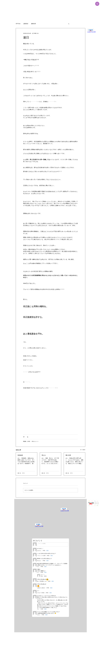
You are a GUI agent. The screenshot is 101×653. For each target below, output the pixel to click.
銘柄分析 (33, 23)
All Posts (18, 23)
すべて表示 (82, 449)
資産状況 (25, 23)
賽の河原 (68, 455)
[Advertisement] (44, 10)
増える (44, 455)
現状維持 (20, 455)
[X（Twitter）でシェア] (27, 437)
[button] (68, 23)
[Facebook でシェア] (24, 437)
